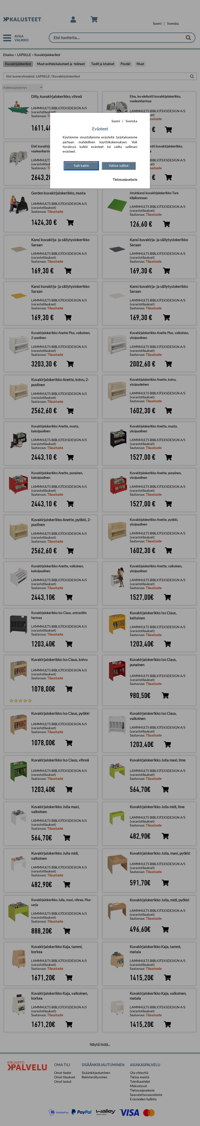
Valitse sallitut (119, 165)
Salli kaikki (81, 165)
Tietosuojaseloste (125, 179)
